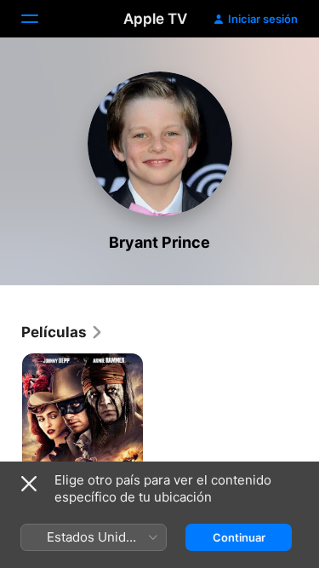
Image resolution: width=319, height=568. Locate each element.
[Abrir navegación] (40, 18)
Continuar (239, 537)
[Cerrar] (29, 483)
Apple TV (155, 18)
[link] (62, 332)
